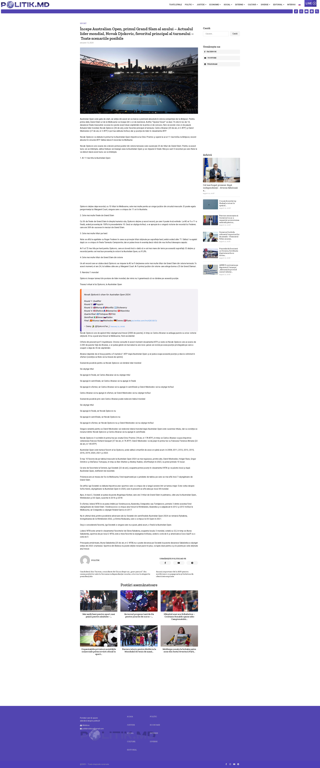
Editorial (277, 4)
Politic (188, 4)
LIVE (309, 3)
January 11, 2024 (117, 326)
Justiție (200, 4)
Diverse (264, 4)
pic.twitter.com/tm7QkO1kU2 (144, 320)
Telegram (212, 64)
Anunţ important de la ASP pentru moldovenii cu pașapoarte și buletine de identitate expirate (174, 573)
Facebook (211, 52)
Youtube (212, 58)
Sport (83, 23)
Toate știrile (175, 4)
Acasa (130, 716)
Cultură (252, 4)
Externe (239, 4)
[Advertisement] (139, 180)
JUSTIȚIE (131, 725)
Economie (214, 4)
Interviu (291, 4)
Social (227, 4)
